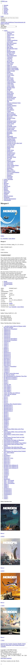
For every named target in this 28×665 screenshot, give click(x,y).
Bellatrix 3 (6, 351)
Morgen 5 (6, 416)
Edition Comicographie (12, 68)
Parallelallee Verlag (11, 126)
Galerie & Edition (11, 82)
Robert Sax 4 (7, 462)
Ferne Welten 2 (7, 387)
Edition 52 (9, 65)
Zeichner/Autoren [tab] (8, 284)
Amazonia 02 (7, 337)
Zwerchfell (9, 178)
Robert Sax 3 (7, 461)
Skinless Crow (10, 147)
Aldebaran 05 (7, 334)
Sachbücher (6, 197)
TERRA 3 (6, 487)
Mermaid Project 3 (8, 408)
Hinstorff (9, 89)
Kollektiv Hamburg (11, 105)
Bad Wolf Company (12, 43)
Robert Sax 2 (7, 459)
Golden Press (10, 83)
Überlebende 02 (8, 490)
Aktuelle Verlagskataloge (10, 198)
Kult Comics (10, 108)
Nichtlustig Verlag (11, 122)
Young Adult (7, 191)
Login (2, 16)
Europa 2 (6, 381)
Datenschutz (8, 645)
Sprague (6, 477)
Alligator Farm (10, 34)
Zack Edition (10, 173)
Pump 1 (6, 454)
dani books (9, 61)
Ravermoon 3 (7, 455)
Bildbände (6, 193)
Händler (6, 11)
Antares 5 (6, 347)
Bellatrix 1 (6, 348)
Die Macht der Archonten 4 (10, 377)
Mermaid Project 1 (8, 405)
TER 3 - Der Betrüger (9, 483)
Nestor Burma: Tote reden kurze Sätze (13, 447)
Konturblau (9, 107)
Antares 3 (6, 344)
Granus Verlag (10, 84)
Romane (6, 180)
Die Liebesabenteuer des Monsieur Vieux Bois (15, 376)
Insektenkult (10, 96)
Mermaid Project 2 (8, 406)
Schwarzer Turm (11, 144)
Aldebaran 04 (7, 333)
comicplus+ (10, 58)
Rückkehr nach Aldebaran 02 (11, 466)
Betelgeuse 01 (7, 352)
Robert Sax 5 (7, 463)
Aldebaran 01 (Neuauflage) (10, 329)
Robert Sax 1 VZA (8, 458)
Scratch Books (10, 146)
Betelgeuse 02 (7, 354)
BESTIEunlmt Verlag (12, 48)
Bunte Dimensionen (12, 55)
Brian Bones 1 (7, 359)
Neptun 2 (6, 427)
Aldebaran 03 (7, 331)
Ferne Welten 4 (7, 390)
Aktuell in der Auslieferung (7, 22)
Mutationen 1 (7, 417)
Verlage (5, 12)
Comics (5, 30)
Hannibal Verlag (11, 87)
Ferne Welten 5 (7, 391)
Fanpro (8, 76)
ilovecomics (10, 91)
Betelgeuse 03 (7, 355)
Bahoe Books (10, 44)
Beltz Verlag (10, 47)
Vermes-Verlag (10, 166)
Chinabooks (10, 57)
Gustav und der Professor (10, 394)
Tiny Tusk (9, 158)
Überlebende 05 (8, 494)
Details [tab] (5, 281)
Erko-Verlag (10, 73)
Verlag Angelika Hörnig (13, 165)
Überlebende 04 (8, 493)
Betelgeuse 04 (7, 356)
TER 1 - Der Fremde (9, 480)
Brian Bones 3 (7, 362)
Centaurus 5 (7, 372)
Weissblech (9, 168)
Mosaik (8, 119)
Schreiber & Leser (11, 141)
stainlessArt (10, 151)
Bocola (8, 50)
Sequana (6, 476)
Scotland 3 (6, 472)
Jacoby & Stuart (11, 98)
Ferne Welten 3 (7, 388)
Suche (2, 17)
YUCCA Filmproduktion (13, 172)
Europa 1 (6, 380)
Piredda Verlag (10, 129)
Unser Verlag (10, 162)
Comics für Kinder (8, 179)
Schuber (6, 194)
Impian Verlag (10, 93)
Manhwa (6, 187)
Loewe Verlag (10, 112)
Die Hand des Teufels (9, 374)
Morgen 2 (6, 413)
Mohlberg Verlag (11, 118)
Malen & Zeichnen (8, 196)
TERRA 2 (6, 486)
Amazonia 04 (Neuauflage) (10, 340)
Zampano (9, 175)
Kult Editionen (10, 109)
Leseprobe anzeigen (5, 255)
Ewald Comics (10, 75)
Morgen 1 (6, 412)
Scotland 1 (6, 469)
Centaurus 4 (7, 370)
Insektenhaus (10, 94)
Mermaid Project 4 (8, 409)
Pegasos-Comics (11, 128)
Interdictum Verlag (11, 97)
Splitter (8, 148)
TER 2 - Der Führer (9, 481)
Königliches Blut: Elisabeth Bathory (12, 404)
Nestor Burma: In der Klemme (11, 441)
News (5, 6)
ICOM (8, 90)
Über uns (6, 13)
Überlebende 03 (8, 491)
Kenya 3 (6, 399)
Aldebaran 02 (7, 330)
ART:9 (8, 36)
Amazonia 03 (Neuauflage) (10, 338)
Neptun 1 (6, 426)
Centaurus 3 (7, 369)
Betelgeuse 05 (7, 358)
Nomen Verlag (10, 123)
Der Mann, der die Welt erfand (11, 373)
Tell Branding (10, 155)
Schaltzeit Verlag (11, 139)
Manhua (6, 189)
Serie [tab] (5, 285)
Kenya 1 (6, 397)
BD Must (9, 45)
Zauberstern (10, 176)
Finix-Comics (10, 79)
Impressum (21, 645)
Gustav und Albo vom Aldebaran (12, 392)
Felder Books (10, 77)
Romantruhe (10, 136)
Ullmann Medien (11, 161)
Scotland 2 (6, 470)
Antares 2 (6, 342)
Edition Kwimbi (11, 71)
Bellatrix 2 (6, 349)
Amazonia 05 (7, 341)
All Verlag (9, 33)
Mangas (6, 184)
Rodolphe (5, 238)
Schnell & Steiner (11, 140)
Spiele (5, 182)
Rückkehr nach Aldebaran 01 (11, 465)
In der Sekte (7, 395)
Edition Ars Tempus (12, 66)
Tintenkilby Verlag (11, 157)
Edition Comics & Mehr (13, 69)
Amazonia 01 (7, 335)
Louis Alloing (11, 238)
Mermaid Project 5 (8, 411)
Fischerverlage (10, 80)
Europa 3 (6, 383)
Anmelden (3, 646)
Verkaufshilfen (7, 200)
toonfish (9, 159)
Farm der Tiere (7, 384)
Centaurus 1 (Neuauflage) (10, 366)
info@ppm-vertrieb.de (6, 658)
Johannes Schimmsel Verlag (14, 102)
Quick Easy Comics (12, 130)
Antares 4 (6, 345)
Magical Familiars (11, 114)
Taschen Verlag (10, 154)
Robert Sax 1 (7, 456)
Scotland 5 (6, 474)
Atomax (9, 39)
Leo (1, 238)
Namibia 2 (6, 420)
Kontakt (17, 645)
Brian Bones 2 (7, 360)
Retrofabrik (9, 133)
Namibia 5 (6, 424)
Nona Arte (9, 125)
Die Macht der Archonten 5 (10, 379)
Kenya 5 (6, 402)
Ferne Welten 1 (7, 386)
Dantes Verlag (10, 62)
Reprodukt (9, 132)
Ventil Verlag (10, 164)
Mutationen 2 (7, 419)
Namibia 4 (6, 423)
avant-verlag (10, 41)
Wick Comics (10, 169)
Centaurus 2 (7, 367)
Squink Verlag (10, 150)
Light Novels (7, 186)
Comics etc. (10, 59)
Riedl (8, 134)
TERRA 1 (6, 484)
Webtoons (6, 190)
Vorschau (6, 9)
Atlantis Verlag (10, 37)
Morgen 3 (6, 415)
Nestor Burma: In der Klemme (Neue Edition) (15, 443)
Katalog (6, 8)
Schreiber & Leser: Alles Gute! (14, 143)
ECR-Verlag (10, 64)
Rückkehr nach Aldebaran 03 (11, 468)
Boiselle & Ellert (11, 51)
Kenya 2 (6, 398)
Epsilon (9, 72)
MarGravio (9, 116)
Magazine (6, 183)
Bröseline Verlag (11, 52)
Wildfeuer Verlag (11, 171)
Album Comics (10, 32)
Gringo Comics (10, 86)
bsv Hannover (10, 54)
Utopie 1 (6, 495)
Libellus (9, 111)
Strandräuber (7, 479)
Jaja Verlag (9, 100)
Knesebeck (9, 104)
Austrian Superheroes (12, 40)
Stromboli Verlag (11, 153)
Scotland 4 (6, 473)
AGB (13, 645)
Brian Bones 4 (7, 363)
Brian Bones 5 (7, 365)
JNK (8, 101)
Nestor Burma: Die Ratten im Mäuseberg (14, 440)
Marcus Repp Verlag (12, 115)
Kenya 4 (6, 401)
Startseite (6, 5)
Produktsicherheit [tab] (8, 282)
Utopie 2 (6, 497)
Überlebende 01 (8, 488)
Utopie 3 (6, 498)
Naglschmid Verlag (11, 121)
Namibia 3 (6, 422)
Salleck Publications (12, 137)
